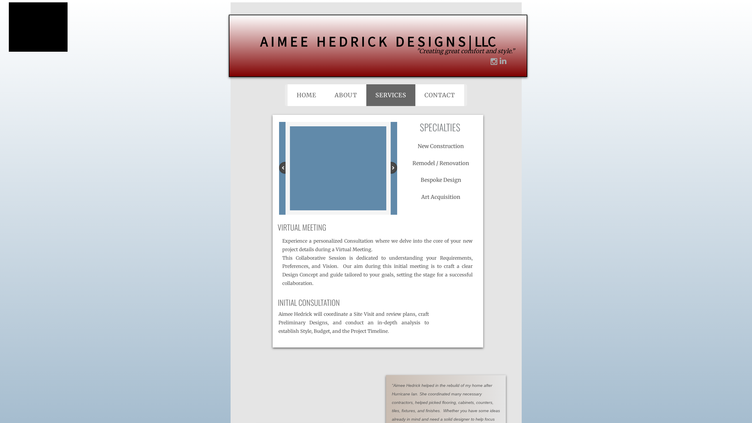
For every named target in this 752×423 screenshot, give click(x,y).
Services (390, 95)
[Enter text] (501, 61)
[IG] (492, 62)
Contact (439, 95)
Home (306, 95)
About (346, 95)
